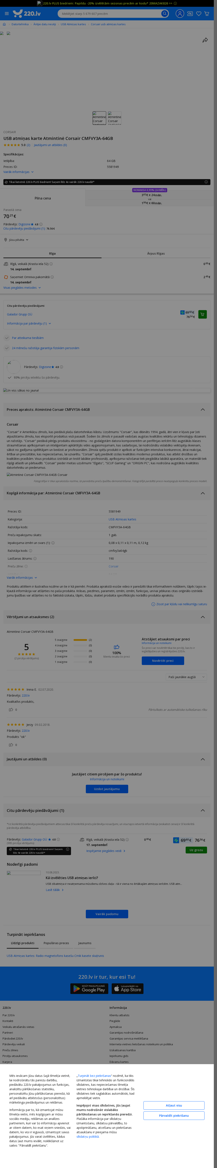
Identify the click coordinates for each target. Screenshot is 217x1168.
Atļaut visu (174, 1105)
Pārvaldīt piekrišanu (174, 1116)
